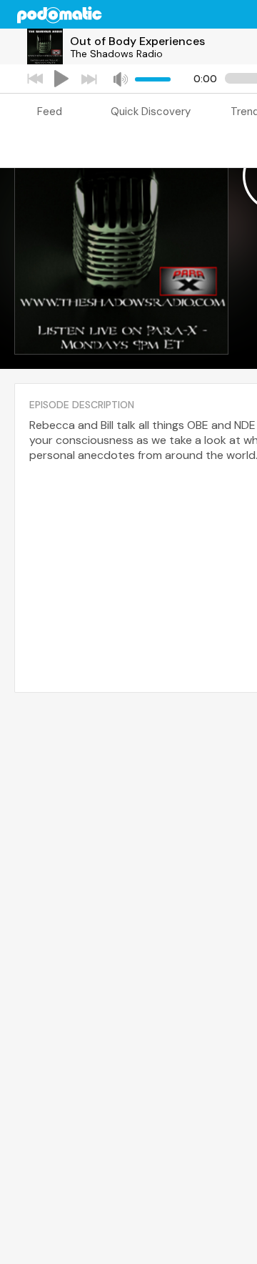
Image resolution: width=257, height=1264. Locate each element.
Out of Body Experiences (137, 41)
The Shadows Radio (116, 53)
